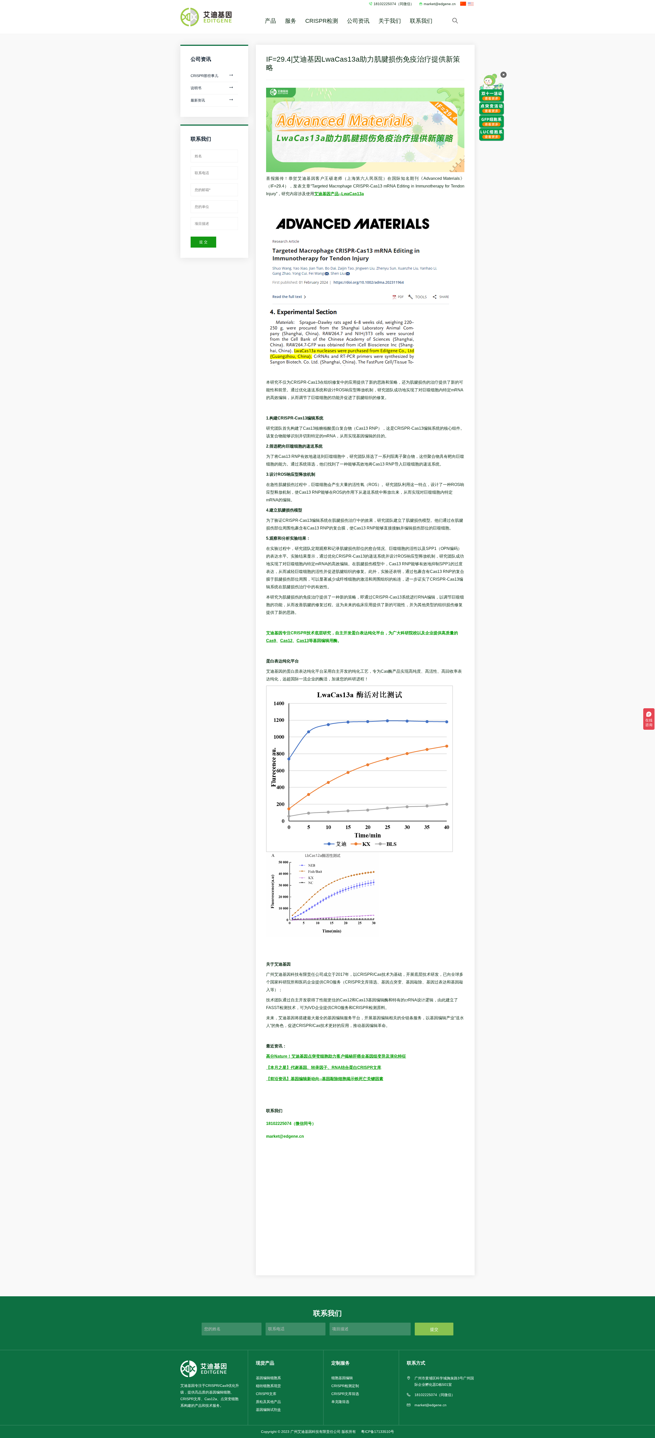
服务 (290, 21)
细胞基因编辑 (342, 1378)
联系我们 (421, 21)
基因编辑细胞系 (268, 1378)
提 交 (203, 242)
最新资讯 (198, 100)
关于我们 (389, 21)
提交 (434, 1329)
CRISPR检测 (321, 21)
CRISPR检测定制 (345, 1386)
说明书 (196, 88)
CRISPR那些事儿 (204, 76)
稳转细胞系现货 (268, 1386)
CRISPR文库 (266, 1394)
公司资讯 (358, 21)
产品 (270, 21)
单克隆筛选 (340, 1402)
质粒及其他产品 (268, 1402)
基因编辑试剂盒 (268, 1410)
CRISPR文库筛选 (345, 1394)
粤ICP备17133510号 (377, 1432)
